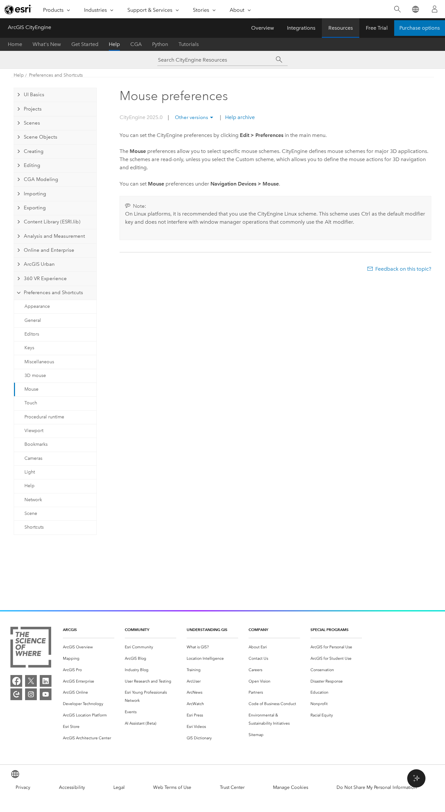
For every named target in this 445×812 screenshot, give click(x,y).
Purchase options (419, 28)
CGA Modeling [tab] (41, 179)
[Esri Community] (16, 694)
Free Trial (377, 28)
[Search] (397, 9)
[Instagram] (31, 694)
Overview (262, 28)
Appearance (37, 306)
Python (160, 44)
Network (33, 500)
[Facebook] (16, 681)
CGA (136, 44)
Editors (31, 334)
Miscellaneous (39, 362)
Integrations (301, 28)
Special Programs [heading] (329, 629)
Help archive (239, 117)
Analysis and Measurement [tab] (54, 236)
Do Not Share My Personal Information (377, 787)
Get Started (84, 44)
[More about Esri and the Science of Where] (30, 648)
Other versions (191, 117)
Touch (30, 403)
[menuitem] (88, 647)
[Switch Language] (415, 9)
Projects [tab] (33, 109)
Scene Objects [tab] (40, 137)
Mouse (31, 389)
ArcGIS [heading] (70, 629)
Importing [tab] (35, 194)
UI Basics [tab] (34, 95)
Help (114, 44)
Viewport (33, 430)
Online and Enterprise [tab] (49, 250)
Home (15, 44)
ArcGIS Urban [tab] (39, 264)
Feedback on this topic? (403, 269)
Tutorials (189, 44)
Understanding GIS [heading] (207, 629)
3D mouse (35, 375)
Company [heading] (258, 629)
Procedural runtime (44, 417)
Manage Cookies (290, 787)
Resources (340, 28)
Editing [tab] (32, 165)
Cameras (33, 458)
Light (29, 472)
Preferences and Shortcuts (56, 75)
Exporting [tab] (35, 208)
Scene (30, 513)
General (32, 320)
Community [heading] (137, 629)
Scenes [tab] (32, 123)
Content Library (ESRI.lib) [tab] (52, 222)
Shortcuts (34, 527)
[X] (31, 681)
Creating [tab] (33, 151)
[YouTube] (45, 694)
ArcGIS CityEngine (29, 27)
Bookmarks (36, 444)
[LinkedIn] (45, 681)
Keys (29, 348)
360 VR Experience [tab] (45, 278)
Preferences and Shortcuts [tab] (53, 292)
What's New (47, 44)
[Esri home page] (18, 9)
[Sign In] (434, 9)
